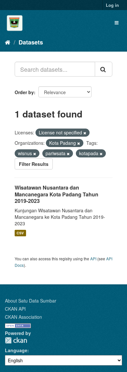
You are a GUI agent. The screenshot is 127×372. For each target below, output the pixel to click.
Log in (112, 5)
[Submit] (103, 69)
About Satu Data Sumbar (30, 300)
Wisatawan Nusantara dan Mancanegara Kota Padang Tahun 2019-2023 (56, 194)
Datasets (31, 42)
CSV (20, 232)
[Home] (7, 42)
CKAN (16, 340)
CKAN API (15, 308)
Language (16, 350)
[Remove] (84, 132)
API (93, 258)
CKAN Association (23, 317)
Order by (24, 92)
